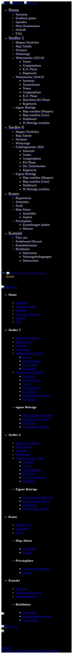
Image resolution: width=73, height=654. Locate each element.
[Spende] (22, 273)
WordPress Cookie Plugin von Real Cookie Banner (30, 650)
